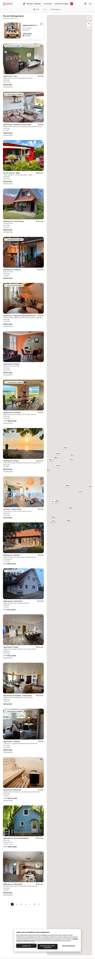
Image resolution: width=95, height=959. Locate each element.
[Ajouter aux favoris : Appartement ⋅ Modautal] (41, 711)
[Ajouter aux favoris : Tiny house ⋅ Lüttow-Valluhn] (41, 478)
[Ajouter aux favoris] (41, 24)
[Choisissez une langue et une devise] (85, 4)
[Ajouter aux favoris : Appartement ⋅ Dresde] (41, 616)
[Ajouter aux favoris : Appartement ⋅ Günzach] (41, 333)
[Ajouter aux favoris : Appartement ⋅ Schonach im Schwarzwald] (41, 94)
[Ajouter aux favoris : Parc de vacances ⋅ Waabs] (41, 142)
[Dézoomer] (89, 23)
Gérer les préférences (68, 946)
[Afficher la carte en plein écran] (89, 18)
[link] (8, 904)
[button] (27, 33)
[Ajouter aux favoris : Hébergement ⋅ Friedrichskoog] (41, 190)
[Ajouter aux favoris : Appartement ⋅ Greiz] (41, 45)
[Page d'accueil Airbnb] (7, 3)
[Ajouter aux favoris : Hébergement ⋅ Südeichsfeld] (41, 853)
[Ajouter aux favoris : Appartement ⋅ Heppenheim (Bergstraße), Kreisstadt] (41, 285)
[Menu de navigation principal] (90, 4)
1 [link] (12, 904)
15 (34, 904)
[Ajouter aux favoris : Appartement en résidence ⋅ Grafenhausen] (41, 665)
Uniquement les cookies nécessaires (47, 946)
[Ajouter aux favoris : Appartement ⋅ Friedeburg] (41, 239)
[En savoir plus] (17, 18)
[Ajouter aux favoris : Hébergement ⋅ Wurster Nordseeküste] (41, 807)
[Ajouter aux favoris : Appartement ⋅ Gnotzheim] (41, 382)
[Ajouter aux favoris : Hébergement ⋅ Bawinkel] (41, 524)
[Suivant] (38, 904)
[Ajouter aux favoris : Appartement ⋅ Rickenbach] (41, 759)
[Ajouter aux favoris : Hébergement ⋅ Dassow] (41, 430)
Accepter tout (26, 946)
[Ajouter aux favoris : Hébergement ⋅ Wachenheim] (41, 570)
